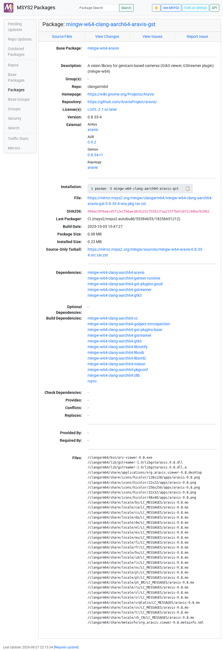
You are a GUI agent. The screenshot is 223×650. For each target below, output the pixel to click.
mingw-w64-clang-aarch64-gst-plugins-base (125, 329)
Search (126, 8)
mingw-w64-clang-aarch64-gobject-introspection (129, 324)
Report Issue (197, 36)
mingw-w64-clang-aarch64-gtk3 (115, 295)
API (214, 8)
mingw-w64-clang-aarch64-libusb (116, 352)
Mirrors (14, 148)
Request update (66, 647)
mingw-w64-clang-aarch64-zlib (114, 375)
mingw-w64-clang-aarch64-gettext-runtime (124, 278)
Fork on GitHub (195, 8)
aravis (93, 129)
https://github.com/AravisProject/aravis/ (122, 102)
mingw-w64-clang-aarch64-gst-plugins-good (125, 284)
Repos (13, 65)
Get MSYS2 (171, 8)
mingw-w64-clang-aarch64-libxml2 (117, 358)
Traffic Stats (18, 138)
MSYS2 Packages (35, 7)
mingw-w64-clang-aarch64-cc (113, 318)
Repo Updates (20, 39)
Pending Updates (15, 27)
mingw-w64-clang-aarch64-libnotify (118, 347)
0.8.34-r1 (95, 155)
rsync (92, 381)
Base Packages (16, 77)
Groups (14, 109)
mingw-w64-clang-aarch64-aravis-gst (111, 24)
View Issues (152, 36)
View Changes (107, 36)
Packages (16, 90)
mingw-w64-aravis (103, 48)
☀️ (156, 8)
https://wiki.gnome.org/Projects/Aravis (121, 94)
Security (14, 118)
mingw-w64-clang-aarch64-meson (116, 364)
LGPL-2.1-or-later (102, 109)
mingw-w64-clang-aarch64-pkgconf (118, 369)
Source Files (62, 36)
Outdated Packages (16, 52)
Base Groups (19, 99)
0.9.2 (92, 142)
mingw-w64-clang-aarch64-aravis (116, 272)
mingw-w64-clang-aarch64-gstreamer (119, 289)
